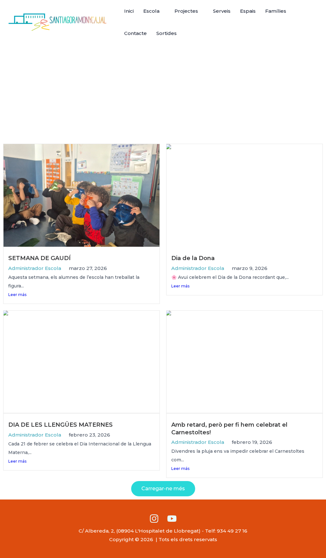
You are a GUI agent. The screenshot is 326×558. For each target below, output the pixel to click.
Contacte (135, 33)
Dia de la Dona (193, 258)
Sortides (166, 33)
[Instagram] (154, 518)
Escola (151, 11)
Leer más (17, 294)
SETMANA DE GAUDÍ (39, 258)
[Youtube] (172, 518)
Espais (248, 11)
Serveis (221, 11)
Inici (129, 11)
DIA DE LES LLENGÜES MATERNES (60, 424)
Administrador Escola (34, 268)
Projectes (186, 11)
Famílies (275, 11)
